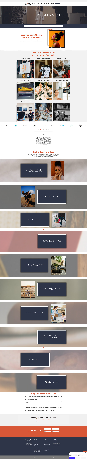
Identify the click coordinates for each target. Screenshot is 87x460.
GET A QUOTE (55, 439)
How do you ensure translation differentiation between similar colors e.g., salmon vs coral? (40, 410)
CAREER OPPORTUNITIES (56, 443)
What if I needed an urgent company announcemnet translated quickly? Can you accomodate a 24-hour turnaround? (42, 402)
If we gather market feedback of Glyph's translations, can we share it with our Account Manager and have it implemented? (43, 407)
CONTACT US (55, 440)
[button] (85, 452)
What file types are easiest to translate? (31, 399)
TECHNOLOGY (43, 3)
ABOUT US (52, 3)
